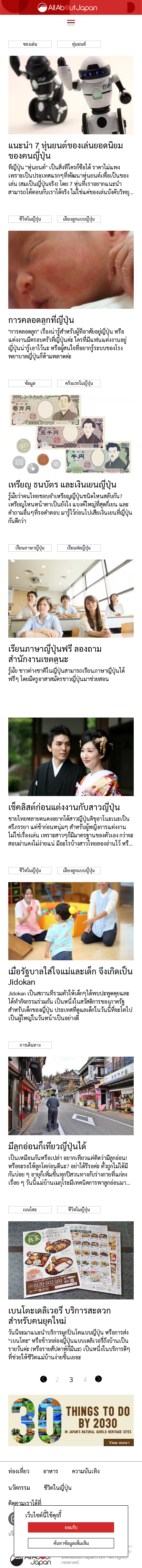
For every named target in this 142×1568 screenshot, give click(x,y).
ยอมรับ (71, 1527)
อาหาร (50, 1471)
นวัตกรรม (19, 1487)
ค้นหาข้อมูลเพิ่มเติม (71, 1543)
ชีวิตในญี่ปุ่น (58, 1487)
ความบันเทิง (86, 1471)
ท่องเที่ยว (18, 1471)
